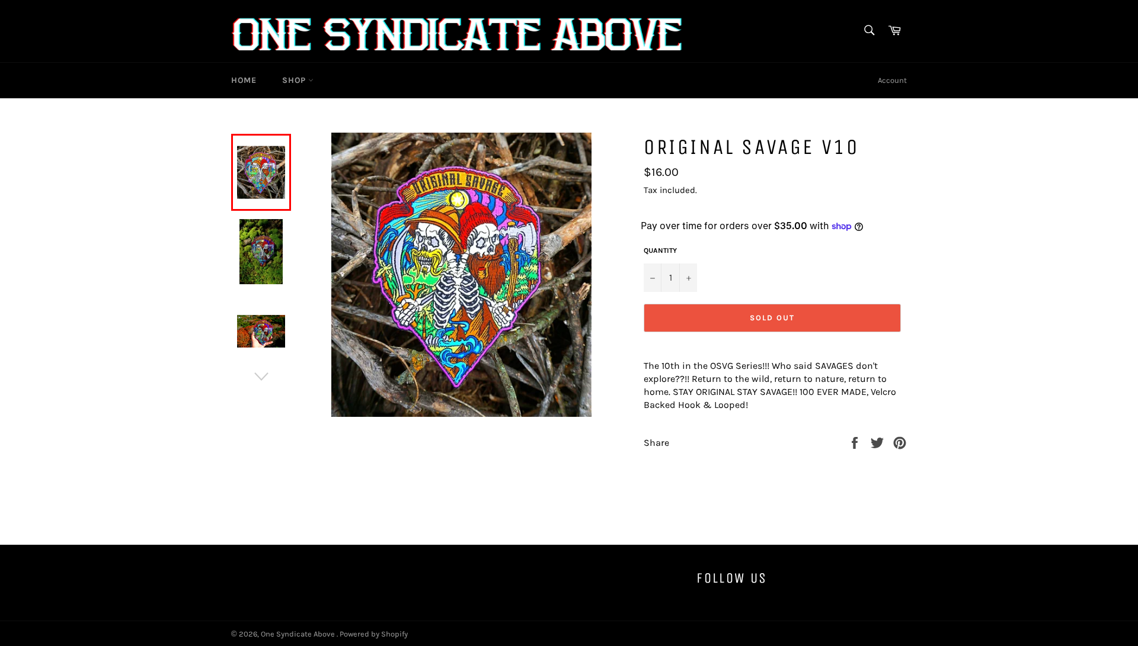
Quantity (660, 250)
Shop (295, 80)
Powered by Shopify (374, 633)
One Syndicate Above (299, 633)
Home (243, 80)
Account (892, 80)
